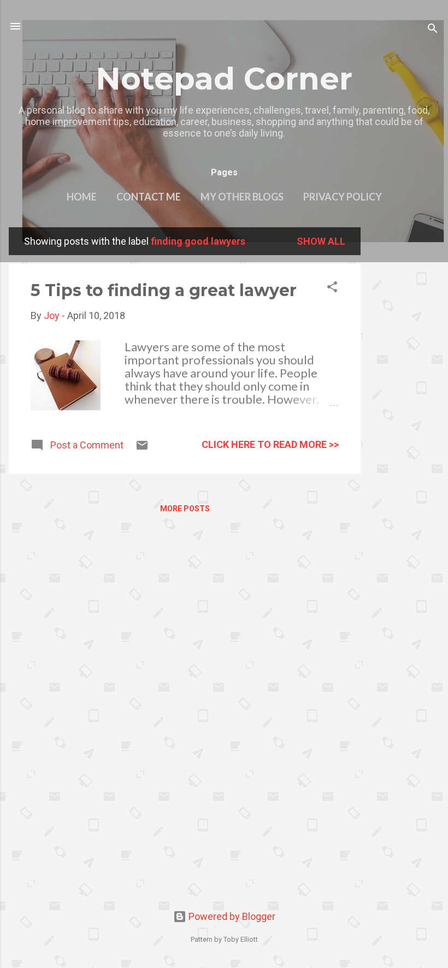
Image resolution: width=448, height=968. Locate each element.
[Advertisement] (404, 391)
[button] (332, 288)
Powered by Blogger (230, 916)
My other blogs (242, 197)
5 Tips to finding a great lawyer (164, 290)
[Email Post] (142, 448)
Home (82, 197)
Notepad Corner (224, 78)
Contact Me (148, 197)
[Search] (432, 29)
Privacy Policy (342, 197)
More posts (185, 508)
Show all (321, 241)
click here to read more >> (270, 444)
